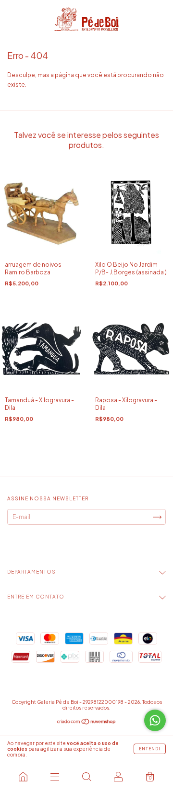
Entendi (150, 748)
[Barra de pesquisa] (86, 776)
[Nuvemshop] (87, 722)
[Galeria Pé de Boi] (23, 776)
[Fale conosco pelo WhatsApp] (155, 720)
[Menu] (55, 776)
